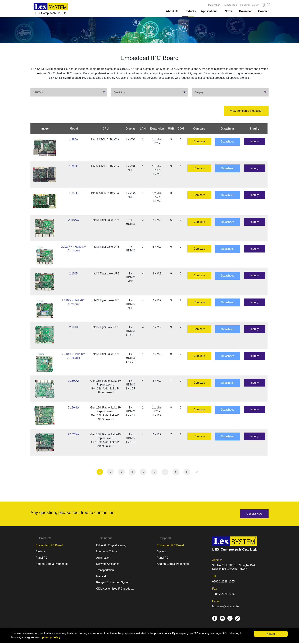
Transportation (105, 570)
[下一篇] (197, 472)
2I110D (73, 273)
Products (190, 11)
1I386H (73, 193)
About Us (172, 11)
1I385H (73, 166)
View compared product (246, 110)
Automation (103, 557)
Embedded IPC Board (49, 545)
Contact (263, 11)
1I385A (73, 139)
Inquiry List (214, 4)
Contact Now (254, 513)
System (40, 551)
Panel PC (42, 557)
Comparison (230, 4)
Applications (209, 11)
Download (245, 11)
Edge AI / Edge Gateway (111, 545)
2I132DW (73, 434)
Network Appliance (107, 563)
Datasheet (227, 141)
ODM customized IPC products (115, 588)
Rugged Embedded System (113, 582)
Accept (271, 633)
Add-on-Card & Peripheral (52, 563)
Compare (199, 141)
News (228, 11)
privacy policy (51, 637)
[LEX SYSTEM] (51, 9)
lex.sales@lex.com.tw (225, 606)
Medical (101, 576)
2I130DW (73, 380)
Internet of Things (106, 551)
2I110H (73, 327)
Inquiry (254, 141)
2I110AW (73, 219)
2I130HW (73, 407)
